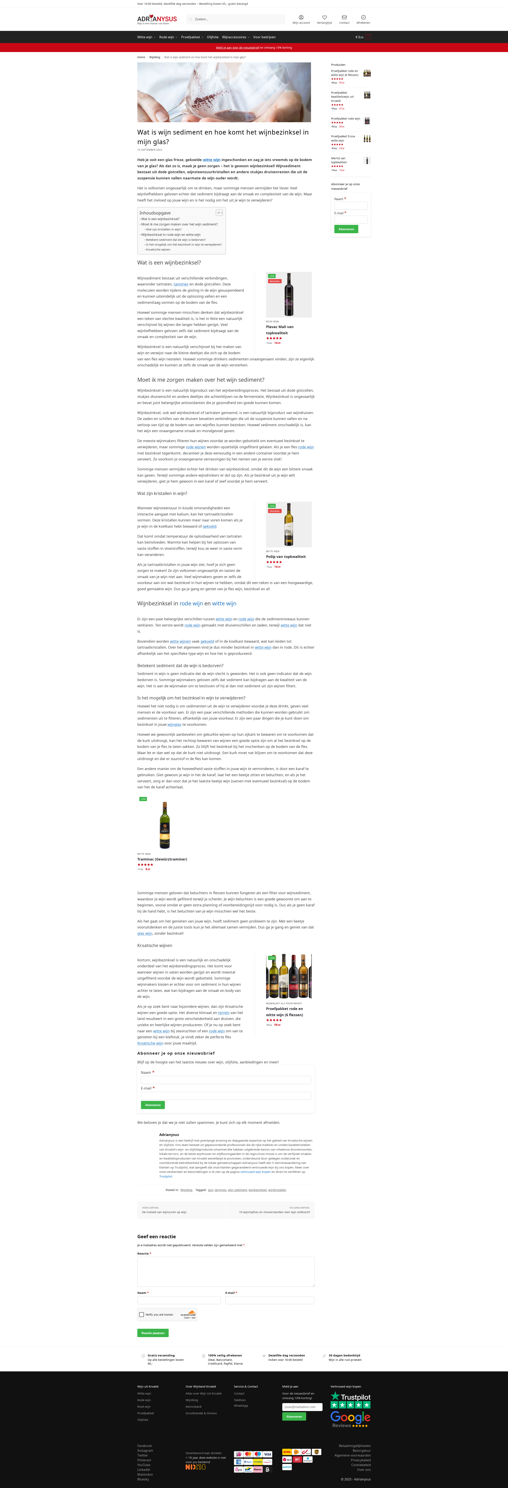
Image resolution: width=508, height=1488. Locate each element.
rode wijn (306, 447)
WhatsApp (241, 1405)
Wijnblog (154, 57)
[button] (363, 37)
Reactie (144, 1253)
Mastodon (145, 1474)
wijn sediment (237, 1190)
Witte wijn (272, 551)
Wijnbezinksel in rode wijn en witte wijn (171, 234)
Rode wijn (272, 321)
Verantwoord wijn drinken (204, 1453)
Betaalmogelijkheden (355, 1446)
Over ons (364, 1469)
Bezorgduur (362, 1450)
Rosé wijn (144, 1406)
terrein (224, 1012)
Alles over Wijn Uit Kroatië (204, 1393)
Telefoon (240, 1400)
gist (210, 1190)
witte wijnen (180, 641)
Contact (344, 23)
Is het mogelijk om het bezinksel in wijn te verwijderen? (184, 244)
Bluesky (143, 1479)
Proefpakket (145, 1413)
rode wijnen (196, 447)
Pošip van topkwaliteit (286, 556)
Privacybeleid (361, 1460)
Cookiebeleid (361, 1465)
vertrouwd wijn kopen (255, 1172)
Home (141, 57)
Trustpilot (165, 1176)
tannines (181, 284)
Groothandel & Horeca (201, 1413)
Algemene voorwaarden (353, 1455)
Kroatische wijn (150, 1043)
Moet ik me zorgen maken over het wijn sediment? (179, 224)
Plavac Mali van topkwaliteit (280, 329)
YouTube (143, 1465)
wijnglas (174, 724)
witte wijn (212, 159)
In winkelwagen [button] (289, 351)
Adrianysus (169, 1134)
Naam (147, 1072)
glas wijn (144, 933)
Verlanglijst (324, 23)
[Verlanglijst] (306, 278)
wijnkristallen (277, 1190)
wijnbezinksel (258, 1190)
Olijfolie (142, 1420)
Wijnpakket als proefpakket (284, 1003)
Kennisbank (194, 1406)
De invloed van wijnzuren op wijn (164, 1212)
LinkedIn (143, 1469)
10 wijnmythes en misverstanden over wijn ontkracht (274, 1212)
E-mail (148, 1088)
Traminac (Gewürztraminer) (162, 859)
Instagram (145, 1450)
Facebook (144, 1446)
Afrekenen (363, 23)
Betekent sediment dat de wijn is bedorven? (176, 240)
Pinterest (144, 1460)
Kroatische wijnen (158, 249)
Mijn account (301, 23)
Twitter (142, 1455)
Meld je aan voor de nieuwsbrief (237, 47)
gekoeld (209, 526)
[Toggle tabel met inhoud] (217, 212)
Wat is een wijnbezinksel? (160, 219)
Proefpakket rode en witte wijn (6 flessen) (284, 1011)
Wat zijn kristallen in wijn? (163, 229)
